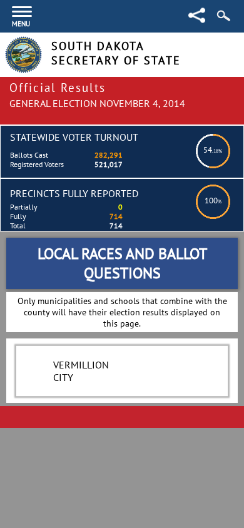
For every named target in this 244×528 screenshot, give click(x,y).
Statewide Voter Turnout (74, 137)
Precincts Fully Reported (74, 193)
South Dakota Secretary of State (116, 53)
